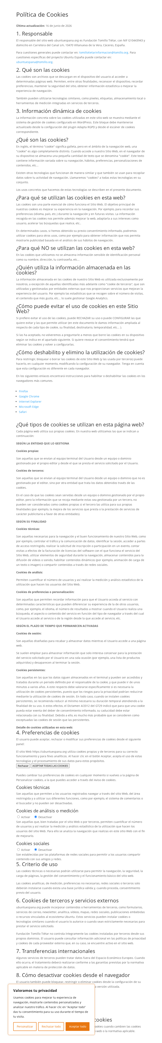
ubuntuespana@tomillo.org (34, 62)
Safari (23, 412)
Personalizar (25, 1026)
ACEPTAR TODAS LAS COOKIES (50, 766)
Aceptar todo (77, 1026)
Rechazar (23, 766)
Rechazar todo (51, 1026)
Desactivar (45, 817)
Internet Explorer (30, 401)
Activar (25, 817)
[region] (51, 1009)
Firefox (23, 391)
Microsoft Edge (29, 407)
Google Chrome (29, 396)
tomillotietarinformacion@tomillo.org (103, 52)
